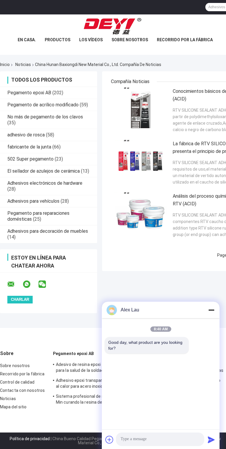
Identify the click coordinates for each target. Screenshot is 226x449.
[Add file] (109, 439)
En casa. (27, 39)
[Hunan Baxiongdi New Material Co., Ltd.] (113, 26)
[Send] (211, 439)
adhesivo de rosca (26, 135)
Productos (57, 39)
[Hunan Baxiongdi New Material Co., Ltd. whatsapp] (30, 284)
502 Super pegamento (30, 159)
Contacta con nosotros (22, 390)
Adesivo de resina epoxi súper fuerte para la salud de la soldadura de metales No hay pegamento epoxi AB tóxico (94, 368)
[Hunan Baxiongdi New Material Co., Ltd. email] (14, 284)
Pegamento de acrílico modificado (43, 105)
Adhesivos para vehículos (33, 201)
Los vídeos (91, 39)
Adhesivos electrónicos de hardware (44, 183)
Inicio (5, 64)
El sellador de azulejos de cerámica (43, 171)
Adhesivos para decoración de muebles (47, 231)
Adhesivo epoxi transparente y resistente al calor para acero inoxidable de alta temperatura (95, 384)
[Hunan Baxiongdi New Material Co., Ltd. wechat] (46, 284)
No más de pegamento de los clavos (45, 117)
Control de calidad (17, 382)
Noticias (23, 64)
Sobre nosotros (130, 39)
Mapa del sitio (13, 407)
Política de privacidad (30, 438)
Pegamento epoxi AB (29, 92)
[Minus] (211, 309)
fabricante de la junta (29, 147)
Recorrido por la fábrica (185, 39)
